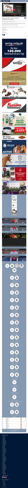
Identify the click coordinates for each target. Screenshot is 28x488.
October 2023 (4, 459)
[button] (2, 34)
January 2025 (4, 449)
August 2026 (4, 436)
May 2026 (4, 438)
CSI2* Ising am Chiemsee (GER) (14, 371)
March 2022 (4, 472)
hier (17, 24)
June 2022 (4, 470)
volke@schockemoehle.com (5, 30)
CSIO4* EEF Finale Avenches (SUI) (14, 334)
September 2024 (4, 452)
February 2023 (4, 465)
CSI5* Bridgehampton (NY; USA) (14, 274)
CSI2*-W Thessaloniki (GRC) (14, 356)
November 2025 (4, 442)
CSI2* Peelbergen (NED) (14, 379)
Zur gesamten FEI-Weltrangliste (14, 430)
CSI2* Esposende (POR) (14, 386)
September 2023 (4, 460)
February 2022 (4, 473)
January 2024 (4, 457)
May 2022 (4, 471)
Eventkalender (14, 261)
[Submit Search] (2, 38)
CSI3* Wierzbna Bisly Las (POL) (14, 289)
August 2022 (4, 469)
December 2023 (4, 458)
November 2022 (4, 467)
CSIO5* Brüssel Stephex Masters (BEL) (14, 262)
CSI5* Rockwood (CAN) (14, 319)
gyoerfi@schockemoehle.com (5, 33)
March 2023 (4, 464)
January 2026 (4, 441)
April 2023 (4, 463)
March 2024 (4, 456)
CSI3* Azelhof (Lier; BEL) (14, 349)
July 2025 (4, 445)
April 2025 (4, 447)
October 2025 (4, 443)
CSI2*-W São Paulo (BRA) (14, 364)
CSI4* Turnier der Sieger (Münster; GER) (14, 341)
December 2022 (4, 466)
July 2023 (4, 461)
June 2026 (4, 437)
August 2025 (4, 444)
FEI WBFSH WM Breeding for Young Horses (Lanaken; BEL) (14, 401)
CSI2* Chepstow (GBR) (14, 304)
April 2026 (4, 439)
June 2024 (4, 454)
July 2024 (4, 453)
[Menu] (25, 1)
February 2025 (4, 448)
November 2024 (4, 450)
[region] (14, 205)
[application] (14, 240)
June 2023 (4, 462)
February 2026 (4, 440)
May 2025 (4, 446)
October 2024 (4, 451)
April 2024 (4, 455)
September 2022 (4, 468)
